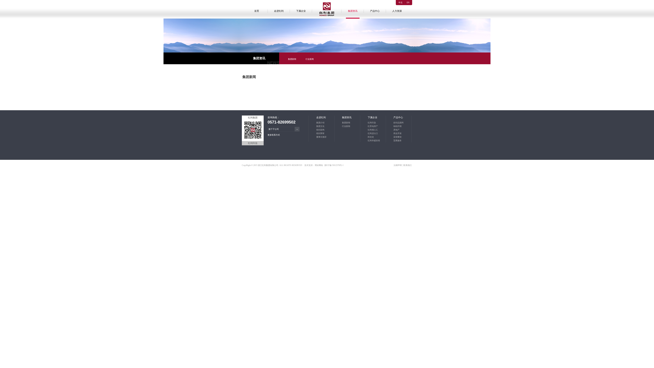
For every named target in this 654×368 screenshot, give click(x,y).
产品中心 (375, 11)
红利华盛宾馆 (374, 140)
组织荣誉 (320, 133)
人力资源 (397, 11)
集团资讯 (352, 11)
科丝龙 (371, 137)
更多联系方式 (274, 135)
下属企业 (301, 11)
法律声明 (398, 165)
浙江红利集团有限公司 (268, 165)
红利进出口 (373, 133)
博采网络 (319, 165)
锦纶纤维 (397, 126)
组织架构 (320, 130)
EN (408, 2)
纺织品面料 (398, 122)
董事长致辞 (321, 137)
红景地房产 (373, 126)
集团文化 (320, 126)
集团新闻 (292, 59)
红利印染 (372, 122)
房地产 (396, 130)
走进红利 (279, 11)
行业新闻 (310, 59)
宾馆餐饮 (397, 137)
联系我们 (407, 165)
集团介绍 (320, 122)
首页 (256, 11)
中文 (401, 2)
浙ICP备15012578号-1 (334, 165)
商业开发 (397, 133)
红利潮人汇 (373, 130)
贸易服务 (397, 140)
